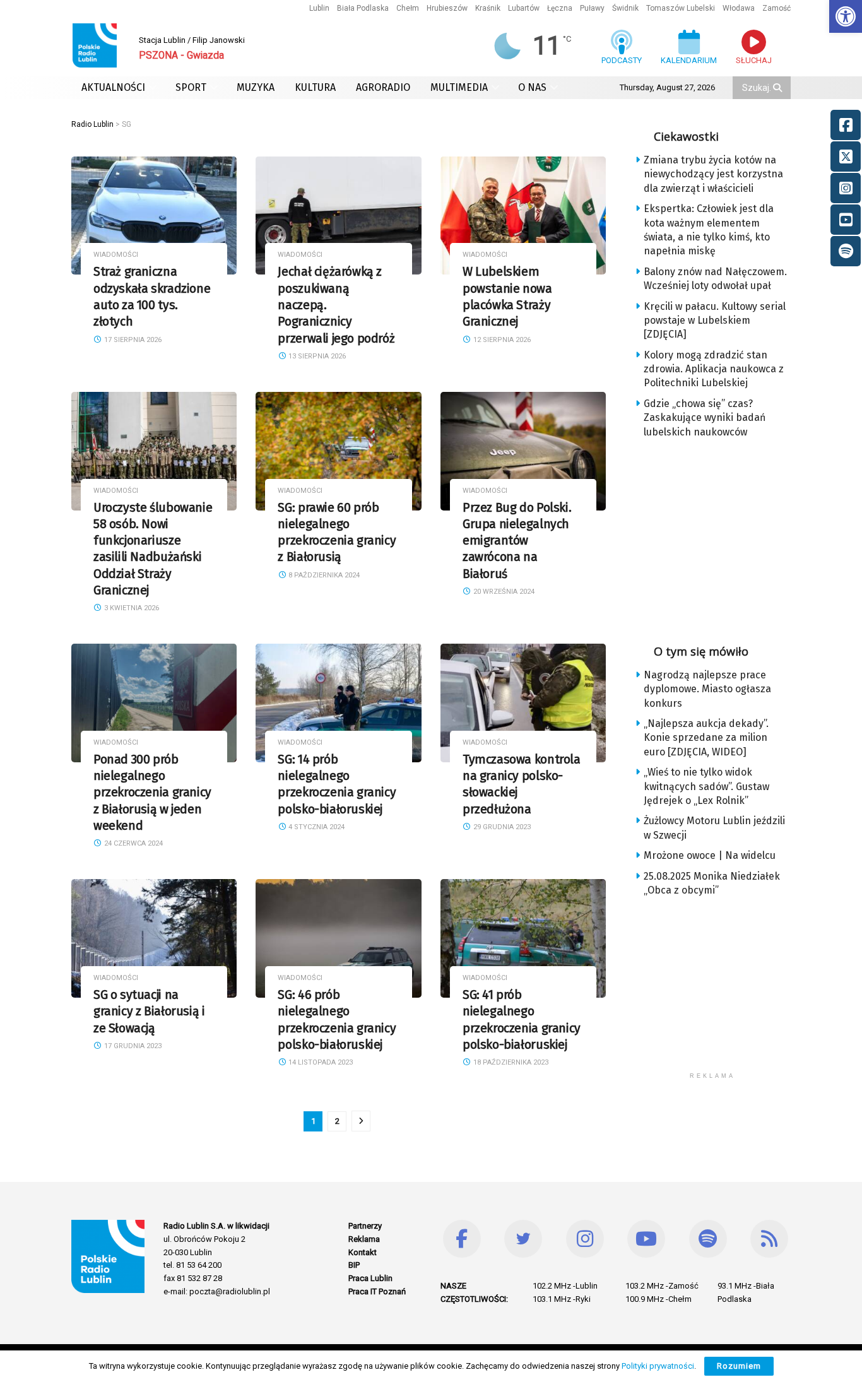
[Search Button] (778, 87)
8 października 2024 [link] (323, 575)
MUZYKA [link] (256, 87)
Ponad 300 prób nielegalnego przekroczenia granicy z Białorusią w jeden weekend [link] (152, 792)
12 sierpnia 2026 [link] (501, 340)
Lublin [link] (319, 8)
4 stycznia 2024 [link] (315, 827)
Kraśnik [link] (487, 8)
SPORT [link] (190, 87)
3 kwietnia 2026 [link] (130, 608)
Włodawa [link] (739, 8)
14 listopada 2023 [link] (319, 1062)
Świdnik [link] (625, 8)
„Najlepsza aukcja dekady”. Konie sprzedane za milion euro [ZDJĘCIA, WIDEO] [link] (706, 738)
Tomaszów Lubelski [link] (680, 8)
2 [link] (337, 1121)
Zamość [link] (776, 8)
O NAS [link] (532, 87)
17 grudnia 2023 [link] (132, 1046)
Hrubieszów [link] (447, 8)
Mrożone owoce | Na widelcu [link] (710, 855)
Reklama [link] (364, 1239)
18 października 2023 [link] (509, 1062)
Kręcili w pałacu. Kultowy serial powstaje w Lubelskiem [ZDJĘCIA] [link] (715, 320)
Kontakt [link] (362, 1252)
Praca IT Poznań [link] (377, 1291)
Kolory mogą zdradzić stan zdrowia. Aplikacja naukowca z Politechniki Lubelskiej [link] (714, 369)
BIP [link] (354, 1265)
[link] (845, 16)
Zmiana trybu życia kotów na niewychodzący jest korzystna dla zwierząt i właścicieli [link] (713, 174)
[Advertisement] (722, 537)
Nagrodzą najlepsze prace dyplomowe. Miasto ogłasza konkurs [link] (707, 689)
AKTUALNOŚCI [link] (113, 87)
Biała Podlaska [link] (363, 8)
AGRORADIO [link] (383, 87)
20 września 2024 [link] (502, 592)
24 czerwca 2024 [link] (132, 843)
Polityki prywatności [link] (658, 1366)
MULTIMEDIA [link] (459, 87)
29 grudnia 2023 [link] (501, 827)
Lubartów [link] (524, 8)
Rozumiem (739, 1366)
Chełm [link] (407, 8)
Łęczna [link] (559, 8)
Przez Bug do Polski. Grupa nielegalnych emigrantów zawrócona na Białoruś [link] (517, 540)
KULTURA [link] (315, 87)
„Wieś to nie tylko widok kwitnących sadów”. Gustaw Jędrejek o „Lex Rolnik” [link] (706, 786)
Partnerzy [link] (365, 1226)
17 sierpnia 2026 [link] (132, 340)
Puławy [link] (592, 8)
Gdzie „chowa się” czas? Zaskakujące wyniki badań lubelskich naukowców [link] (704, 418)
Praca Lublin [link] (370, 1278)
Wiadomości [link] (115, 254)
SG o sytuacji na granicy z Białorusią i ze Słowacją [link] (148, 1012)
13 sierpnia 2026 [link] (316, 356)
